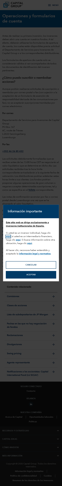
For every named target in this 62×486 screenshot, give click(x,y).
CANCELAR (31, 265)
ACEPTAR (31, 275)
